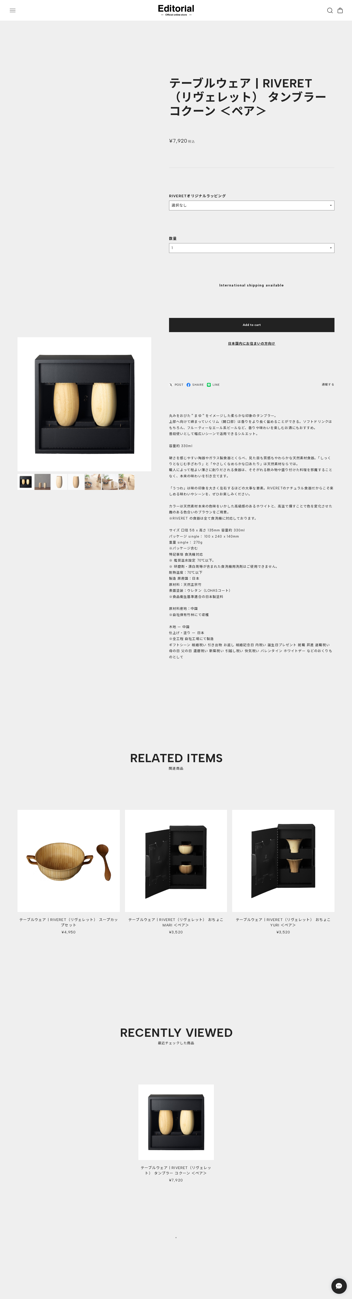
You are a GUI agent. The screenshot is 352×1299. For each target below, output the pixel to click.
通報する (328, 385)
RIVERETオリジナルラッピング (197, 196)
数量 (173, 239)
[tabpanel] (176, 1137)
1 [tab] (176, 1238)
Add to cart (252, 325)
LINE (216, 385)
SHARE (198, 385)
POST (179, 385)
